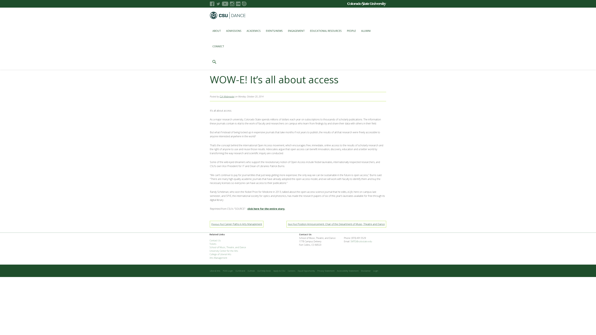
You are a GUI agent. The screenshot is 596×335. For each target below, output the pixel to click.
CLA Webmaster (227, 96)
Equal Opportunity (306, 270)
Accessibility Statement (348, 270)
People (351, 31)
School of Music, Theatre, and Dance (228, 247)
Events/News (274, 31)
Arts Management (218, 257)
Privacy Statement (325, 270)
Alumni (366, 31)
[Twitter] (218, 4)
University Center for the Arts (224, 250)
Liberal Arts (215, 270)
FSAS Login (228, 270)
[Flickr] (238, 4)
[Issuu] (244, 4)
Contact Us (215, 240)
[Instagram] (232, 4)
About (216, 31)
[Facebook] (212, 4)
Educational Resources (326, 31)
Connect (218, 46)
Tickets (213, 243)
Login (375, 270)
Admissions (233, 31)
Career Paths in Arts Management (236, 224)
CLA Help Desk (264, 270)
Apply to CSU (279, 270)
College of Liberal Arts (220, 254)
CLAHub (251, 270)
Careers (291, 270)
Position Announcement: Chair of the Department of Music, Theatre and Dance (336, 224)
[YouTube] (225, 4)
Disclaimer (366, 270)
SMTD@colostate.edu (361, 241)
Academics (254, 31)
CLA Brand (240, 270)
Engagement (296, 31)
